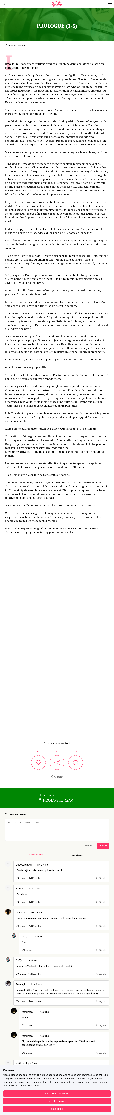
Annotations (77, 855)
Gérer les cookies (57, 1101)
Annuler (88, 846)
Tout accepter (57, 1109)
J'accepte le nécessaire (57, 1093)
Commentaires (36, 855)
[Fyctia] (57, 4)
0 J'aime (22, 878)
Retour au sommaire (16, 45)
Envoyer (103, 846)
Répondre (36, 878)
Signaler (58, 776)
